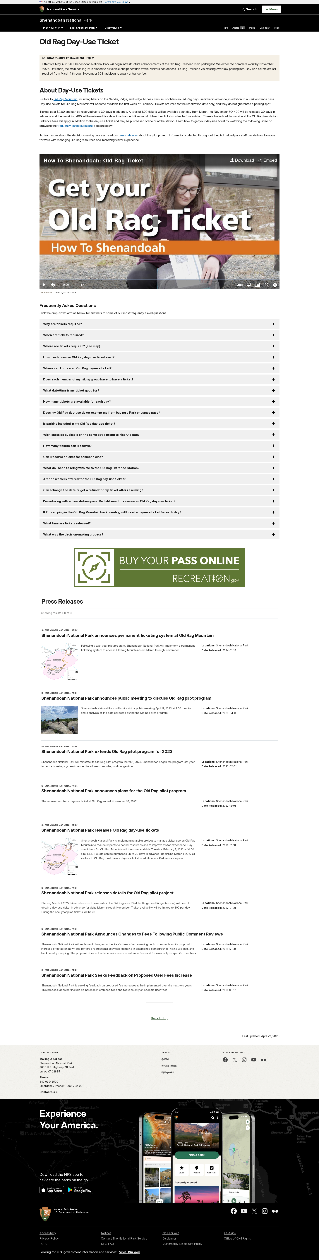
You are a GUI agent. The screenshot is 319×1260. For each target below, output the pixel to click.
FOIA (43, 1244)
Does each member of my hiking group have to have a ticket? (88, 379)
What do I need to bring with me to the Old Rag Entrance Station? (91, 468)
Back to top (159, 1018)
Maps (252, 27)
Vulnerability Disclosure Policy (182, 1244)
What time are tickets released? (67, 523)
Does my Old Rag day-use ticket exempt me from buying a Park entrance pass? (101, 412)
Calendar (265, 27)
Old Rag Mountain (65, 99)
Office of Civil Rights (237, 1238)
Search (251, 9)
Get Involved (111, 27)
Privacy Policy (49, 1238)
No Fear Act (170, 1233)
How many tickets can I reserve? (67, 446)
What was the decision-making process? (73, 534)
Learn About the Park (82, 27)
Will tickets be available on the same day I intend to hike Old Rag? (91, 435)
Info (226, 27)
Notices (106, 1233)
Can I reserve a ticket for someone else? (73, 457)
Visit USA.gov (129, 1252)
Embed (270, 160)
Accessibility (48, 1233)
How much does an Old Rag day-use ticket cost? (78, 357)
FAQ (166, 1059)
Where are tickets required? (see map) (71, 346)
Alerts (237, 27)
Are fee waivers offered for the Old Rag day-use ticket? (84, 479)
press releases (128, 135)
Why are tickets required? (62, 324)
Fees (276, 27)
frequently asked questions (75, 126)
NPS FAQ (107, 1244)
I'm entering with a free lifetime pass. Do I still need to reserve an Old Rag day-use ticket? (109, 501)
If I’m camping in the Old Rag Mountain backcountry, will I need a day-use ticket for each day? (112, 512)
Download (244, 160)
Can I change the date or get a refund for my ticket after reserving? (93, 490)
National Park (66, 20)
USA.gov (230, 1233)
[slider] (159, 279)
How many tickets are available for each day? (77, 401)
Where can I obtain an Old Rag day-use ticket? (77, 368)
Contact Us (48, 1092)
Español (169, 1072)
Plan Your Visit (51, 27)
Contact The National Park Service (124, 1238)
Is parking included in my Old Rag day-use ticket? (79, 423)
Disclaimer (169, 1238)
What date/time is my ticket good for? (71, 390)
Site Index (170, 1065)
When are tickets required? (63, 335)
